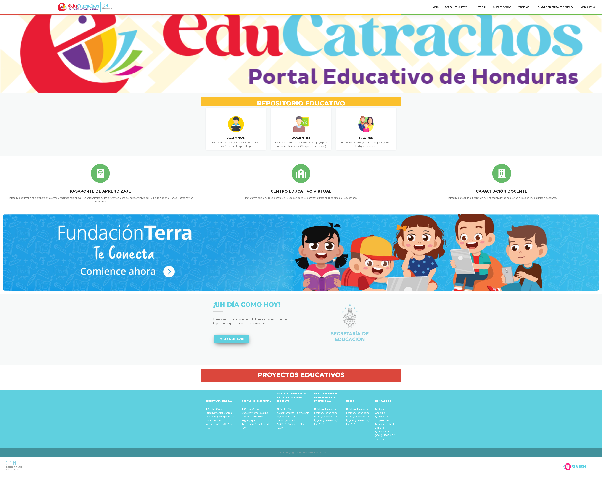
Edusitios (523, 7)
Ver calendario (233, 339)
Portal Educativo (456, 7)
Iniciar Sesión (588, 7)
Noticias (481, 7)
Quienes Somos (502, 7)
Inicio (435, 7)
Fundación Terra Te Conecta (556, 7)
